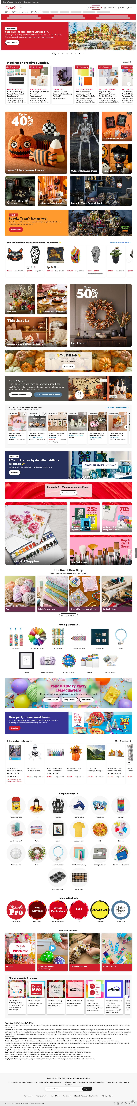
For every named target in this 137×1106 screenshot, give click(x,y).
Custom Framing (8, 2)
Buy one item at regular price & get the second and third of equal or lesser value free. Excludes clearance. (48, 1052)
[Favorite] (24, 413)
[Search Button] (21, 7)
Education (36, 2)
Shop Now (14, 472)
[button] (122, 7)
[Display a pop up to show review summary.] (104, 436)
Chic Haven (12, 437)
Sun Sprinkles (114, 437)
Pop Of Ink (52, 437)
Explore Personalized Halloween (48, 395)
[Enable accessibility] (133, 1102)
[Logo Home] (10, 7)
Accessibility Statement (37, 1103)
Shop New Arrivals (68, 493)
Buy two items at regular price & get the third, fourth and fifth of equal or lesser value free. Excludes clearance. (49, 1059)
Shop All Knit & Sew (68, 616)
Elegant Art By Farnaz (76, 435)
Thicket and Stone (95, 437)
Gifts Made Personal (35, 437)
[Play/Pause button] (54, 53)
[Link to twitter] (126, 1103)
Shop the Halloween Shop (20, 395)
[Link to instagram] (118, 1103)
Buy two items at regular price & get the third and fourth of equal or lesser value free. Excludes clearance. (48, 1056)
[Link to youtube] (130, 1103)
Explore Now (68, 366)
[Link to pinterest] (122, 1103)
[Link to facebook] (113, 1103)
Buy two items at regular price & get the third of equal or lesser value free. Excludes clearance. (44, 1054)
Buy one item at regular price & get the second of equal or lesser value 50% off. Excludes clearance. (47, 1048)
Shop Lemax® (16, 229)
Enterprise (27, 2)
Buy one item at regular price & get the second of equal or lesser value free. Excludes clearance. (44, 1050)
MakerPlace (18, 2)
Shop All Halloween (14, 44)
